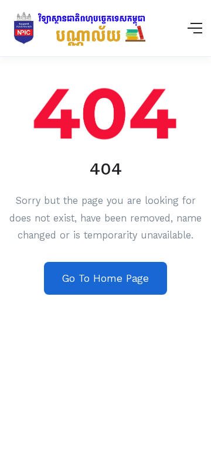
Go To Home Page (105, 278)
